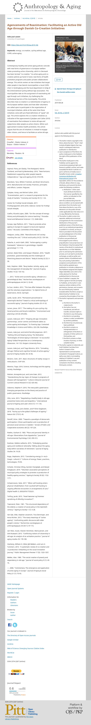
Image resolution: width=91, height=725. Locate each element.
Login (17, 593)
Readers (13, 600)
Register (10, 593)
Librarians (14, 605)
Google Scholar (13, 640)
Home (9, 18)
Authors (13, 603)
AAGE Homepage (13, 584)
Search (9, 619)
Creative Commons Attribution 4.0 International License (70, 176)
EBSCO (9, 657)
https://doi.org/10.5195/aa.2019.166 (24, 45)
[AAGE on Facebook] (9, 627)
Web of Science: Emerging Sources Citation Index (25, 648)
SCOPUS (10, 644)
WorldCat (10, 653)
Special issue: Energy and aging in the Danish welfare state (69, 90)
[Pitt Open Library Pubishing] (21, 714)
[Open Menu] (7, 2)
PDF (59, 80)
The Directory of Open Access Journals (21, 635)
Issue (12, 612)
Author (13, 615)
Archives (17, 18)
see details (19, 158)
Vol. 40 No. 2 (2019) (29, 18)
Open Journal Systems (15, 588)
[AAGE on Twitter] (15, 627)
